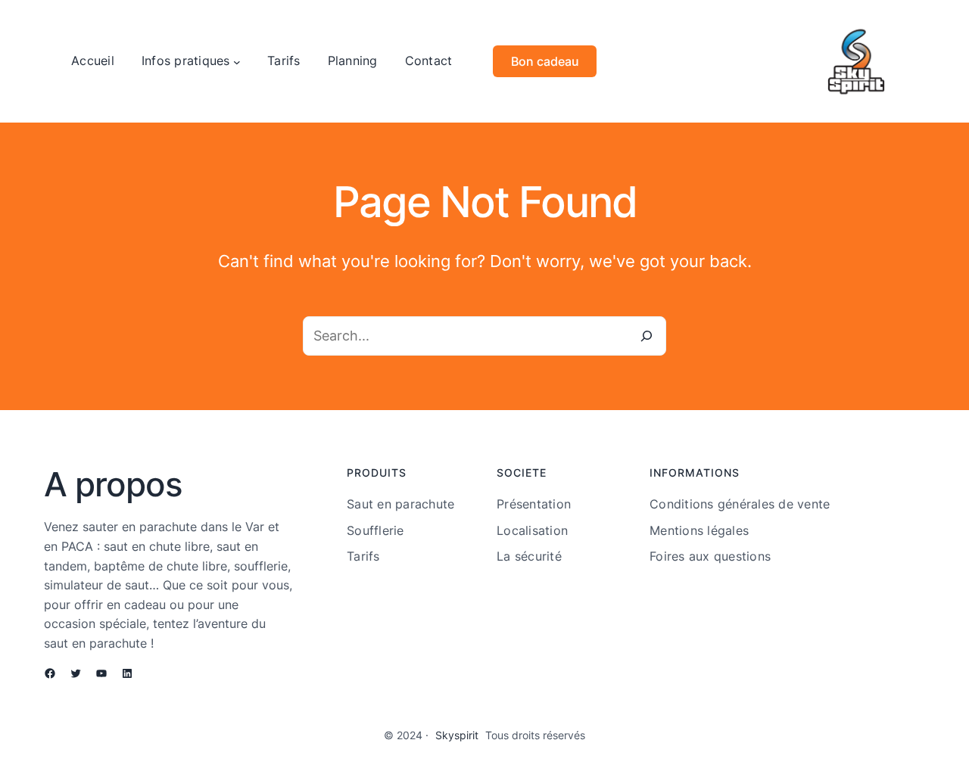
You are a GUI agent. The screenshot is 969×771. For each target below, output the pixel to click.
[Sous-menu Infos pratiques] (237, 61)
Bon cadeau (545, 61)
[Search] (646, 336)
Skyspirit (456, 735)
